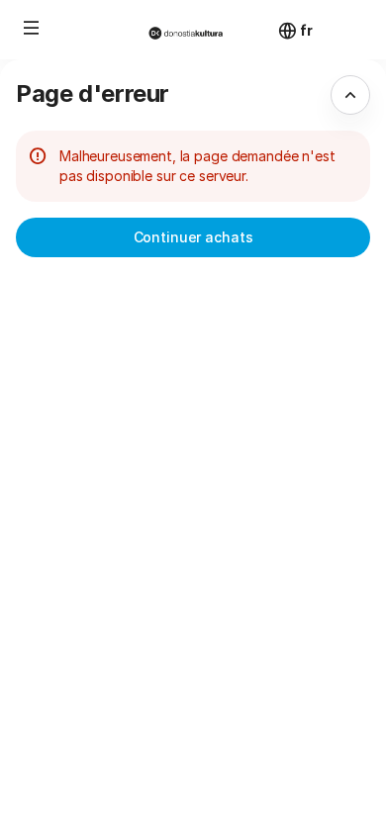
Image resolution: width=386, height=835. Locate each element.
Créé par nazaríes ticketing (249, 714)
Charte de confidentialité (244, 781)
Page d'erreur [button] (92, 93)
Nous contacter (212, 803)
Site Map (190, 736)
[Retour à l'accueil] (193, 29)
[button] (32, 28)
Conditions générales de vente (261, 759)
